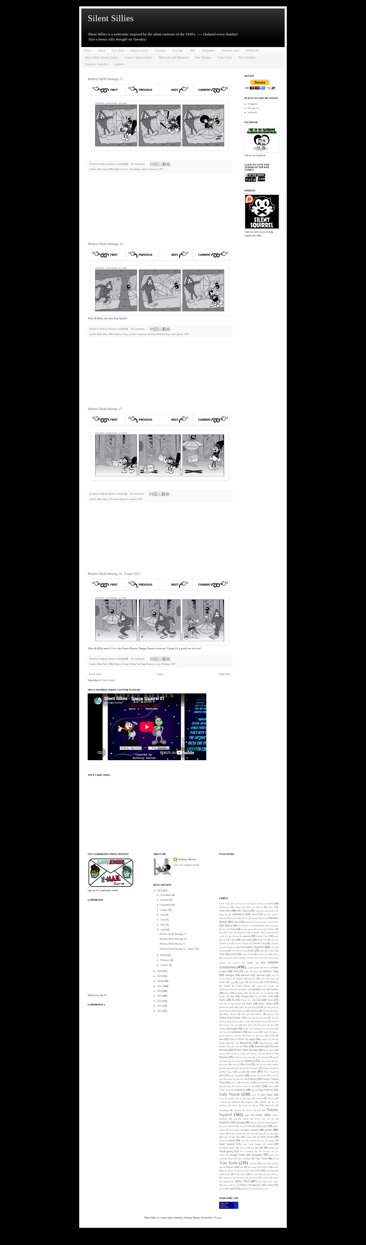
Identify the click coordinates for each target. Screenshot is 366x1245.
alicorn (259, 907)
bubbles (270, 929)
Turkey (264, 1167)
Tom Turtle (228, 1163)
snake (259, 1122)
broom (260, 929)
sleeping (240, 1122)
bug (221, 932)
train (273, 1163)
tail (252, 1147)
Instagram (253, 103)
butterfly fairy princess (262, 932)
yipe (243, 1189)
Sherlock (269, 1105)
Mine (245, 1046)
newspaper (223, 1061)
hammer (254, 1010)
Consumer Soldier (245, 958)
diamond (245, 975)
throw (272, 1155)
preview (240, 1079)
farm (226, 993)
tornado (253, 1163)
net (274, 1057)
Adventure (224, 907)
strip (243, 1140)
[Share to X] (160, 164)
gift (249, 1007)
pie (239, 1072)
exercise (271, 986)
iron (236, 1025)
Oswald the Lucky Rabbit (267, 1064)
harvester (266, 1011)
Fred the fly (224, 1003)
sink (235, 1119)
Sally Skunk (229, 1094)
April (163, 929)
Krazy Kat (261, 1029)
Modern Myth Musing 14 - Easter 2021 (114, 574)
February (165, 960)
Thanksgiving (226, 1151)
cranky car (253, 962)
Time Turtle (224, 57)
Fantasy (274, 989)
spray (261, 1133)
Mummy (223, 1057)
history (270, 1014)
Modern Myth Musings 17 (105, 79)
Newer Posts (95, 674)
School (271, 1098)
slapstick (224, 1122)
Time (230, 1158)
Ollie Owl (245, 1064)
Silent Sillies (110, 18)
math (232, 1043)
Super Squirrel (227, 1144)
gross (221, 1011)
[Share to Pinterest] (168, 164)
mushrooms (238, 1057)
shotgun (237, 1110)
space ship (234, 1130)
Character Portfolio (96, 64)
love (221, 1039)
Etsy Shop (118, 50)
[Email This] (152, 164)
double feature (225, 978)
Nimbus (249, 1060)
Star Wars (236, 1137)
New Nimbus (203, 57)
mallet (222, 1043)
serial (245, 1105)
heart (275, 1010)
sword (243, 1147)
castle (276, 936)
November (166, 895)
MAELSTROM (236, 1039)
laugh (265, 1032)
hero (243, 1014)
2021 (160, 890)
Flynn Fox (246, 1000)
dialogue (230, 975)
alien (270, 907)
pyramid (261, 1082)
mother (243, 1054)
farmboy (239, 993)
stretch (231, 1140)
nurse (225, 1064)
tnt (274, 1158)
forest (157, 664)
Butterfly (241, 932)
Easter (126, 664)
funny (249, 1003)
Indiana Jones (261, 1021)
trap (220, 1167)
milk (237, 1046)
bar (264, 918)
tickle (221, 1158)
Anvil (255, 914)
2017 (160, 986)
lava (224, 1035)
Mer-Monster (266, 1043)
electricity (254, 982)
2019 (160, 976)
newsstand (236, 1061)
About (101, 50)
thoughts (257, 1154)
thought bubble (237, 1154)
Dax (235, 971)
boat (224, 929)
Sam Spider (134, 169)
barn (236, 921)
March (164, 955)
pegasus (266, 1068)
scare (249, 1098)
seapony (249, 1102)
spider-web (233, 1133)
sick (259, 1110)
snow (276, 1122)
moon (233, 1054)
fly (233, 999)
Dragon (239, 978)
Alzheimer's (260, 911)
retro (258, 1086)
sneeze (267, 1122)
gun (229, 1010)
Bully (230, 932)
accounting (258, 903)
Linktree (119, 64)
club (262, 950)
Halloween (240, 1010)
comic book (247, 954)
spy (268, 1133)
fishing (244, 996)
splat (244, 1133)
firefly (222, 996)
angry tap (223, 914)
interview (226, 1025)
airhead (238, 907)
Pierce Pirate (269, 1072)
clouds (250, 950)
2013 (160, 1005)
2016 (160, 991)
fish (232, 996)
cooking (271, 958)
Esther (113, 648)
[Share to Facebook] (164, 164)
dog (273, 975)
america (272, 911)
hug (273, 1018)
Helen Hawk (229, 1014)
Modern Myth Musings (159, 334)
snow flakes (228, 1126)
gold (257, 1007)
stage (275, 1133)
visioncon (253, 1177)
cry (248, 967)
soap (240, 1126)
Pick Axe (227, 1072)
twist (225, 1171)
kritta (272, 1028)
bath (257, 922)
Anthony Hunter (187, 859)
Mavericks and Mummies (174, 57)
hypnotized (234, 1021)
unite (265, 1174)
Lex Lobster (235, 1035)
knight (234, 1028)
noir (276, 1061)
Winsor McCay (229, 1185)
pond (273, 1075)
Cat (224, 939)
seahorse (236, 1102)
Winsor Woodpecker (250, 1185)
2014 (160, 1001)
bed (272, 922)
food (258, 999)
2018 (160, 981)
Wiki (192, 50)
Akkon (248, 907)
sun (262, 1140)
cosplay (222, 963)
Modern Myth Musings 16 (105, 244)
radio (271, 1082)
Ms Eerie (270, 1053)
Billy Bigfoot (115, 169)
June (163, 919)
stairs (225, 1137)
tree (241, 1167)
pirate (232, 1075)
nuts (234, 1064)
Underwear (239, 1174)
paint (224, 1068)
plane (241, 1075)
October (164, 899)
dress (263, 978)
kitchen (222, 1028)
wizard (232, 1188)
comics (275, 954)
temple (272, 1148)
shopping (223, 1110)
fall (253, 989)
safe (253, 1090)
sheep (255, 1105)
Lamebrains (236, 1031)
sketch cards (260, 1119)
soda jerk (251, 1126)
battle (264, 922)
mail (273, 1039)
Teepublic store (230, 50)
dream (251, 978)
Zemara (262, 1189)
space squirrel (251, 1129)
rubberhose (239, 1089)
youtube (251, 1189)
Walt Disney (263, 1181)
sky (272, 1119)
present (229, 1079)
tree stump (252, 1167)
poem (263, 1075)
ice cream (246, 1021)
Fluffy (222, 999)
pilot (221, 1075)
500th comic (224, 903)
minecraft (259, 1046)
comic (233, 954)
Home (88, 50)
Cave (125, 169)
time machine (244, 1158)
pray (221, 1079)
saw (240, 1098)
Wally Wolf (242, 1181)
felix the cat (261, 993)
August (164, 909)
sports (252, 1133)
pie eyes (251, 1071)
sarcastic (231, 1098)
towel (264, 1163)
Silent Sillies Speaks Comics (102, 57)
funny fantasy (266, 1003)
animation (238, 914)
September (166, 904)
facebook (160, 50)
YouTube (177, 50)
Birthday (261, 925)
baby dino (232, 918)
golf (265, 1007)
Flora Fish (267, 996)
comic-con (263, 954)
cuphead (256, 967)
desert (255, 971)
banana (254, 918)
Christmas (231, 947)
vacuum (274, 1174)
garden (241, 1007)
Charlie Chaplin (242, 943)
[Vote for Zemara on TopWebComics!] (255, 181)
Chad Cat (261, 939)
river (270, 1086)
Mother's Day (255, 1054)
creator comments (138, 334)
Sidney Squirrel (149, 169)
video (242, 1178)
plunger (253, 1075)
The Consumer (246, 1151)
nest (267, 1057)
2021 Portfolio (247, 57)
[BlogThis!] (156, 164)
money (222, 1053)
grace (273, 1007)
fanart (263, 989)
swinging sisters (227, 1147)
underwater (224, 1174)
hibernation (256, 1014)
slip (251, 1122)
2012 (160, 1010)
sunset (271, 1140)
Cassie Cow (262, 936)
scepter (259, 1098)
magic (252, 1039)
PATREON (252, 50)
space (264, 1126)
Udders (247, 1170)
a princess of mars (242, 903)
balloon (244, 918)
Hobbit (222, 1017)
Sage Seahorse (265, 1089)
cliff (233, 950)
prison (233, 1082)
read (229, 1086)
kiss (272, 1025)
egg (232, 982)
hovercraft (261, 1017)
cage (230, 936)
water (275, 1181)
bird (239, 925)
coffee (271, 950)
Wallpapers (208, 50)
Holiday (165, 664)
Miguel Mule (225, 1046)
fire (272, 993)
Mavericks (246, 1042)
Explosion (224, 989)
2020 (160, 971)
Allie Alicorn (242, 910)
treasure (132, 499)
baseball (247, 922)
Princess (252, 1079)
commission (228, 958)
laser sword (253, 1032)
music (249, 1057)
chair (273, 940)
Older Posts (225, 674)
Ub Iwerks (235, 1171)
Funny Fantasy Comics (138, 57)
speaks (268, 1129)
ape (265, 914)
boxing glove (247, 929)
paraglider (234, 1068)
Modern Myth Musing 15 (105, 409)
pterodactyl (246, 1082)
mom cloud (268, 1050)
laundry (275, 1032)
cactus (221, 936)
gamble (222, 1007)
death (246, 971)
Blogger (218, 1217)
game (231, 1007)
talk (261, 1147)
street (221, 1140)
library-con (250, 1035)
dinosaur (260, 975)
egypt (241, 982)
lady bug (223, 1032)
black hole (274, 925)
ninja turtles (266, 1061)
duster (272, 978)
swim (270, 1144)
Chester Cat (259, 943)
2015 (160, 995)
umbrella (270, 1170)
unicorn (254, 1174)
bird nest (249, 925)
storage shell (250, 1137)
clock (241, 950)
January (164, 964)
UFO (160, 169)
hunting (222, 1021)
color (221, 954)
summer (253, 1140)
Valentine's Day (229, 1178)
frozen (238, 1003)
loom (261, 1035)
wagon (275, 1178)
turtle (275, 1167)
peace (255, 1068)
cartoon (246, 936)
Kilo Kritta (262, 1025)
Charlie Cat (224, 943)
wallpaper (226, 1181)
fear (250, 993)
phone (275, 1068)
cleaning (223, 950)
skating (246, 1119)
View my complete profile (186, 864)
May (163, 924)
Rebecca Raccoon (243, 1086)
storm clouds (266, 1136)
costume (236, 963)
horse (249, 1018)
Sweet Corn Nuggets (252, 1144)
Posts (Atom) (108, 680)
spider (222, 1133)
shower (249, 1110)
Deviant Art (253, 108)
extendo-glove (240, 989)
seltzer (234, 1105)
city (272, 947)
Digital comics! (139, 50)
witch (222, 1188)
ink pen (275, 1021)
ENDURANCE (271, 982)
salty (254, 1095)
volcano (265, 1178)
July (162, 914)
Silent (258, 1115)
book (232, 929)
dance (266, 967)
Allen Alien (102, 169)
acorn (270, 903)
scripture (222, 1102)
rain (220, 1086)
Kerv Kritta (248, 1025)
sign (247, 1115)
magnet (264, 1039)
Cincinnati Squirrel (118, 499)
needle (258, 1057)
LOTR (271, 1035)
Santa (221, 1098)
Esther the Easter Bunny (142, 664)
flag (256, 996)
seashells (263, 1102)
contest (261, 958)
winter (270, 1185)
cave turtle (246, 939)
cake (237, 936)
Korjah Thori (248, 1029)
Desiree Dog (270, 971)
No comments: (138, 164)
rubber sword (224, 1090)
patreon (246, 1068)
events (259, 986)
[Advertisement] (160, 207)
